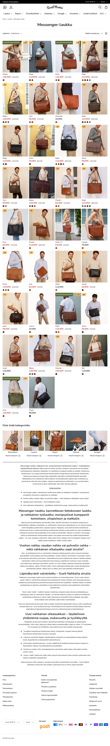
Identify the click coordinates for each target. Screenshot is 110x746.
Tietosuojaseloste (48, 699)
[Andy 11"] (68, 224)
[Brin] (94, 350)
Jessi (4, 410)
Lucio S (31, 326)
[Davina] (15, 57)
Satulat (76, 452)
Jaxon (5, 326)
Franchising (93, 697)
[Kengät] (97, 441)
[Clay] (42, 266)
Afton (31, 158)
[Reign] (42, 57)
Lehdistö (92, 714)
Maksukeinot (7, 684)
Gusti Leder (10, 738)
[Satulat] (76, 441)
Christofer (59, 116)
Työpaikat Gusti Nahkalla (98, 692)
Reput (55, 452)
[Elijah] (94, 57)
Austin (84, 284)
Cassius (84, 242)
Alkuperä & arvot (95, 701)
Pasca (31, 410)
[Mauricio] (68, 350)
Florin (57, 74)
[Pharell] (68, 182)
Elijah (84, 74)
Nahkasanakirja (8, 705)
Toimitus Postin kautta (10, 2)
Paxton (31, 242)
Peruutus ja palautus (48, 686)
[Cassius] (94, 224)
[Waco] (94, 308)
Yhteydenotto (8, 697)
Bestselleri (13, 452)
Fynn (31, 116)
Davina (5, 74)
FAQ (4, 680)
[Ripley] (15, 98)
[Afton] (42, 140)
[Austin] (94, 266)
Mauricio (58, 368)
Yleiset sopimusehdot (49, 695)
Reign (31, 74)
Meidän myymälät (96, 688)
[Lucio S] (42, 308)
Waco (84, 326)
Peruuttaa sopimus (10, 692)
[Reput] (55, 441)
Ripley (5, 116)
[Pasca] (42, 392)
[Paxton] (42, 224)
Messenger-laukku (19, 19)
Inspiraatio (93, 705)
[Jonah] (15, 350)
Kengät (97, 452)
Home (4, 19)
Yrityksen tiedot (47, 691)
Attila (57, 284)
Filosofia (92, 680)
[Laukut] (34, 441)
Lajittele (6, 33)
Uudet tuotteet (90, 13)
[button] (5, 7)
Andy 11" (59, 242)
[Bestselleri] (13, 441)
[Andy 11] (56, 248)
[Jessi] (15, 392)
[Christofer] (68, 98)
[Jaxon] (15, 308)
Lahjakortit (93, 684)
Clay (30, 284)
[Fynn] (42, 98)
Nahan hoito (7, 701)
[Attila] (68, 266)
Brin (83, 368)
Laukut (10, 19)
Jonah (5, 368)
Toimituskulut (8, 688)
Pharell (58, 200)
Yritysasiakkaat (94, 710)
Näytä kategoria (11, 455)
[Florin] (68, 57)
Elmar (84, 158)
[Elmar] (94, 140)
